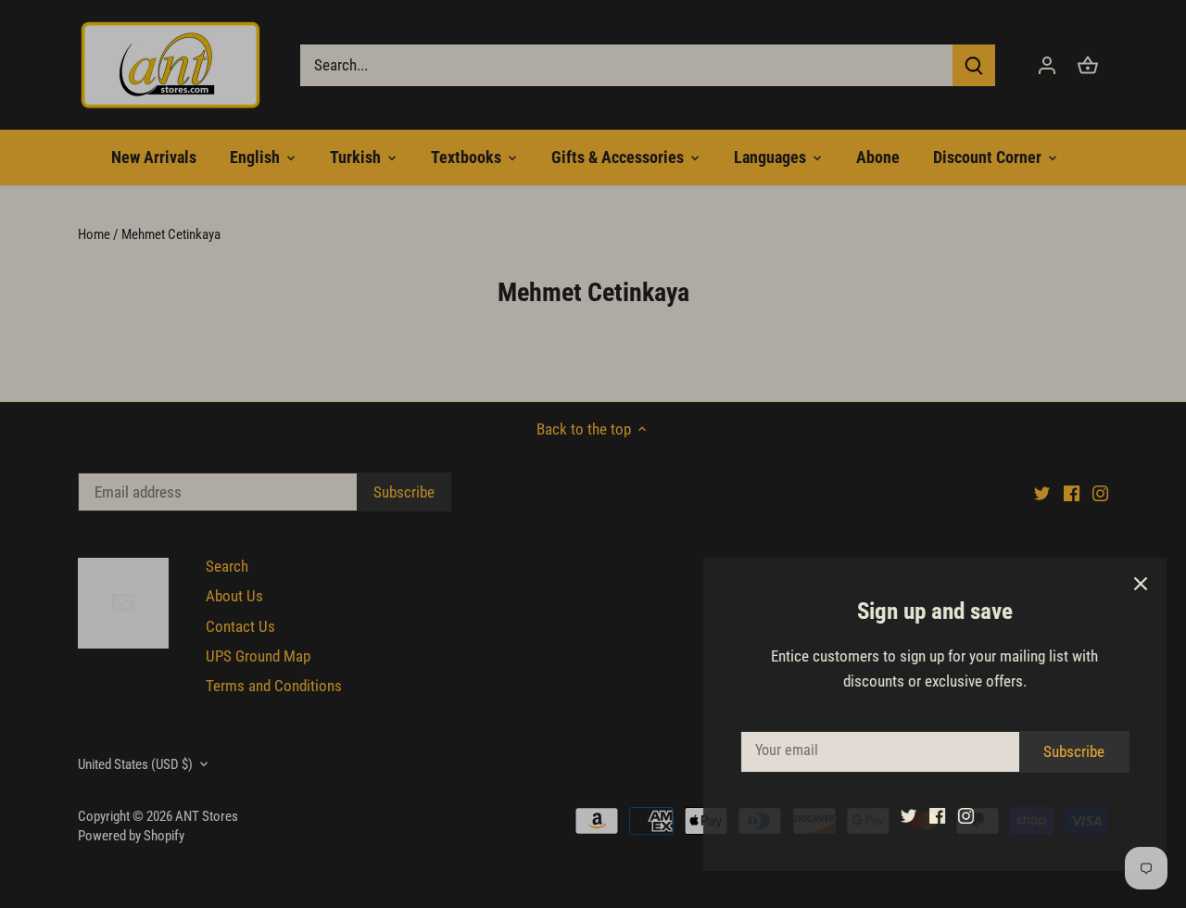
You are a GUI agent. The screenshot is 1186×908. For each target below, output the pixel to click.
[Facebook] (919, 815)
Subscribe (1056, 751)
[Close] (1123, 583)
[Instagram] (948, 815)
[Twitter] (891, 815)
